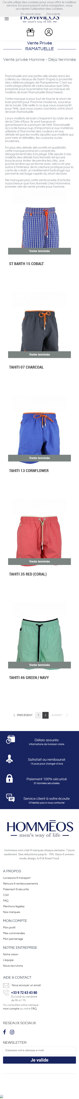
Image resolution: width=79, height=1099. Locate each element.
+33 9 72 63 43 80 (24, 992)
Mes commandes (14, 933)
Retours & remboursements (20, 883)
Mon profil (9, 927)
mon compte (11, 1008)
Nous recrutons (13, 965)
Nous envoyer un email (26, 985)
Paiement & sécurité (16, 889)
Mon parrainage (13, 939)
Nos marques (11, 912)
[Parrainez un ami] (30, 32)
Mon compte (15, 921)
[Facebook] (5, 1032)
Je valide (39, 1060)
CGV (6, 895)
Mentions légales (14, 906)
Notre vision (10, 954)
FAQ (6, 900)
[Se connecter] (49, 32)
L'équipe (8, 960)
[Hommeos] (39, 18)
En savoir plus (31, 14)
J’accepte (53, 14)
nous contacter (56, 802)
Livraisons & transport (17, 878)
